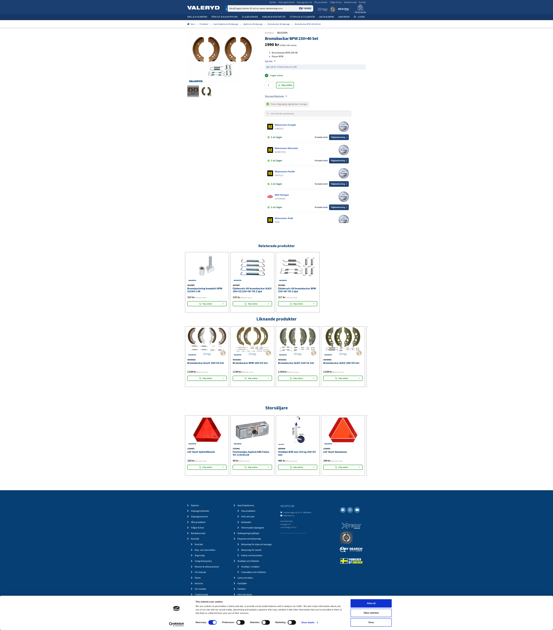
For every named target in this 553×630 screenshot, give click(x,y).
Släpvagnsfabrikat (286, 2)
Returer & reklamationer (207, 566)
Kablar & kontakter (273, 16)
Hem (193, 24)
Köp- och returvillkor (205, 549)
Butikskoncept (350, 2)
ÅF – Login (359, 16)
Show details (307, 622)
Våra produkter (320, 2)
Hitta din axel (247, 516)
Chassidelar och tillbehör (253, 572)
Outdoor (241, 588)
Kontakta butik (321, 137)
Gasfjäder (344, 16)
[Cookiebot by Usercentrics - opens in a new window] (176, 624)
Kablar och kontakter (251, 555)
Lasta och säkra (245, 577)
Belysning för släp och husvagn (256, 544)
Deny (371, 622)
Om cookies (200, 588)
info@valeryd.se (288, 515)
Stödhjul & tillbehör (302, 16)
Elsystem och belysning (249, 538)
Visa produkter (248, 510)
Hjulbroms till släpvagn (253, 24)
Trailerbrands (201, 594)
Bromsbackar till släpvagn (279, 24)
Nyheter (272, 2)
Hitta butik (360, 12)
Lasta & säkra (326, 16)
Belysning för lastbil (251, 549)
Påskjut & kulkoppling (224, 16)
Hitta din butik (244, 594)
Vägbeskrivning (339, 137)
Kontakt (362, 2)
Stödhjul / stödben (250, 566)
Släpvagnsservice (304, 2)
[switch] (240, 622)
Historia (199, 583)
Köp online (287, 85)
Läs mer (269, 61)
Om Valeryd (200, 572)
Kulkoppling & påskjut (248, 533)
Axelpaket (246, 522)
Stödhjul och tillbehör (248, 561)
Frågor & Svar (336, 2)
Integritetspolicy (203, 561)
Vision (198, 577)
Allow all (371, 603)
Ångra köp (200, 555)
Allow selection (371, 613)
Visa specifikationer (274, 96)
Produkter (204, 24)
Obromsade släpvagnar (252, 527)
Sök (309, 21)
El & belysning (250, 16)
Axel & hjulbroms (197, 16)
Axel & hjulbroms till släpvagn (225, 24)
